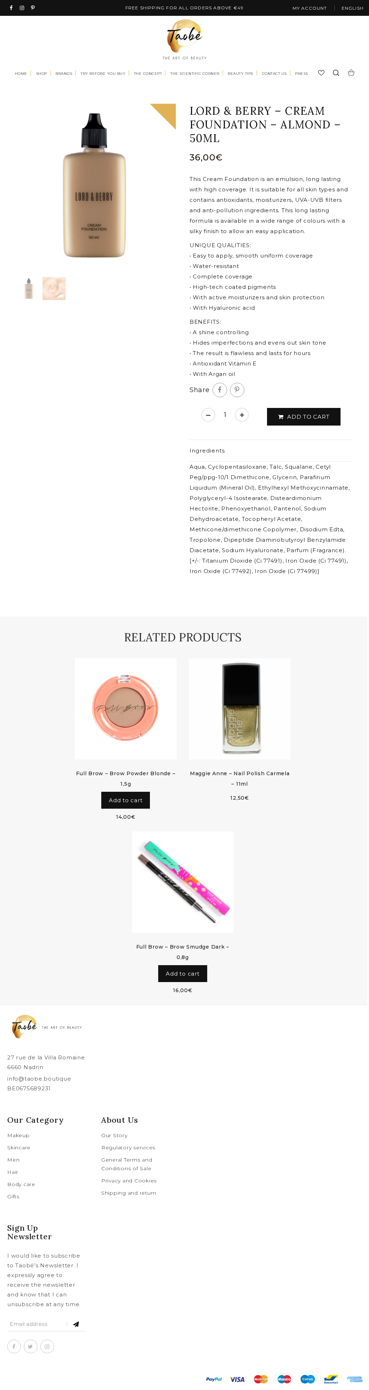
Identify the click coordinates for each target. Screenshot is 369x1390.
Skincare (19, 1147)
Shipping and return (128, 1193)
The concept (148, 73)
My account (310, 8)
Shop (41, 73)
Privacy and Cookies (129, 1180)
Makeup (18, 1135)
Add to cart (308, 416)
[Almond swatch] (54, 288)
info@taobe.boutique (39, 1078)
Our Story (114, 1135)
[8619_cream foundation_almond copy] (94, 185)
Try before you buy (103, 73)
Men (13, 1160)
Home (21, 73)
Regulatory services (128, 1147)
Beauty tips (240, 73)
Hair (12, 1172)
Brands (63, 73)
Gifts (13, 1196)
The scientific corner (194, 73)
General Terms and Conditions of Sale (126, 1164)
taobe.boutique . (78, 1379)
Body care (21, 1184)
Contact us (274, 73)
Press (301, 73)
